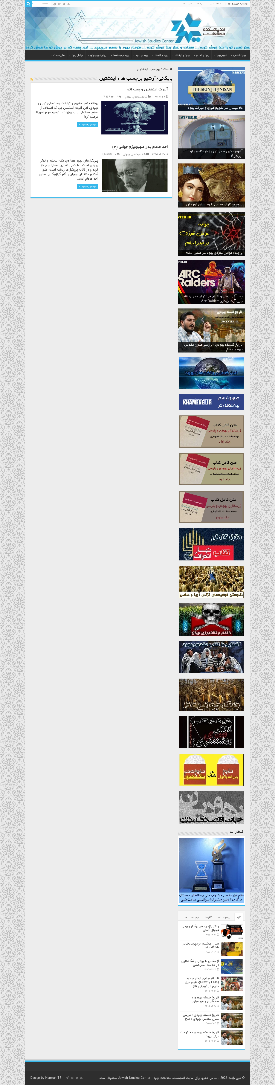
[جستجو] (28, 4)
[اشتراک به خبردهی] (32, 79)
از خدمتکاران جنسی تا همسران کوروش (214, 205)
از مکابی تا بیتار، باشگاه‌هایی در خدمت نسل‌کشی (200, 962)
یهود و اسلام (202, 55)
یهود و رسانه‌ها (121, 55)
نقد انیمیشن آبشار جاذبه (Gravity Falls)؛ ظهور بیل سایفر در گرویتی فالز (202, 982)
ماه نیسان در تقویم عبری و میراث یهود (215, 108)
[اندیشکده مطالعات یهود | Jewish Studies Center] (137, 28)
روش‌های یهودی (98, 55)
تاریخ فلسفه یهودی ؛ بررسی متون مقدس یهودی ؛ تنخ (201, 1016)
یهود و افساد (161, 55)
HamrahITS (53, 1077)
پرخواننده (224, 917)
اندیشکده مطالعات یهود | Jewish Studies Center (151, 1077)
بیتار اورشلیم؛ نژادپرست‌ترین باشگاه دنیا (200, 945)
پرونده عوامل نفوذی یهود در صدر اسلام (214, 253)
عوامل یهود (77, 55)
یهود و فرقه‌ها (182, 55)
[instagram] (59, 4)
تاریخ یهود (221, 55)
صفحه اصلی (215, 4)
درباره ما (201, 4)
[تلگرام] (55, 4)
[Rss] (68, 4)
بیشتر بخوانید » (87, 124)
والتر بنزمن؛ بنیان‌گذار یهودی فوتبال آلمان (200, 928)
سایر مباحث (59, 55)
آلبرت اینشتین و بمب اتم (147, 90)
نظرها (208, 917)
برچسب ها (192, 917)
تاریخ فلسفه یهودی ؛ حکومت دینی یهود (199, 1034)
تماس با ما (188, 4)
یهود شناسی (239, 55)
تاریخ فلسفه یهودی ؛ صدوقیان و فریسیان (205, 999)
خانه (166, 69)
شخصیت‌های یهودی (135, 97)
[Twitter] (64, 4)
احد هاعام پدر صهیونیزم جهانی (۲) (140, 147)
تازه (239, 917)
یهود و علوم (142, 55)
